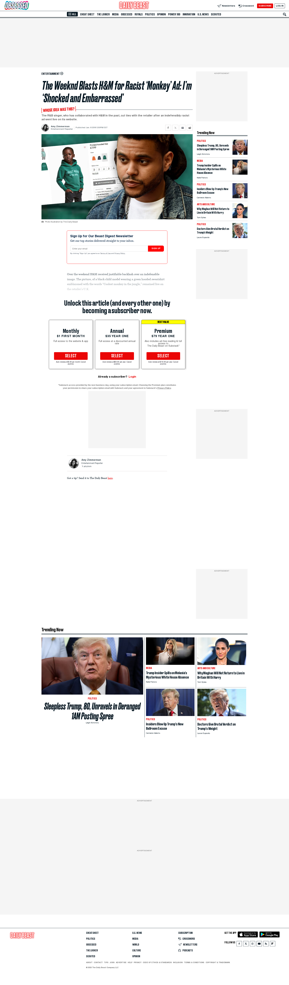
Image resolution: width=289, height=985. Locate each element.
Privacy (137, 962)
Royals (139, 14)
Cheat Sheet (87, 14)
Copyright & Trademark (218, 962)
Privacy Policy (119, 253)
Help (130, 962)
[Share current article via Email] (182, 128)
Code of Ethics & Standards (157, 962)
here (110, 477)
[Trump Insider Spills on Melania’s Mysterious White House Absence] (240, 173)
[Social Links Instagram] (252, 944)
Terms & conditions (194, 962)
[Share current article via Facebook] (168, 128)
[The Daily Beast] (134, 6)
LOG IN (279, 6)
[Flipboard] (272, 944)
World (135, 944)
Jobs (112, 962)
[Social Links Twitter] (246, 944)
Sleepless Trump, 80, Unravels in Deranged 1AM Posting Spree (92, 711)
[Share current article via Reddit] (190, 128)
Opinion (161, 14)
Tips (106, 962)
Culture (136, 950)
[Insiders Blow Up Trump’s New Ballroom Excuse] (240, 197)
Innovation (189, 14)
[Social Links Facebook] (239, 944)
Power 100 (174, 14)
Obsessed (126, 14)
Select (71, 356)
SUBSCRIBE (265, 6)
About (89, 962)
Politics (150, 14)
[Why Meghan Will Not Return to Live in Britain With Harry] (240, 217)
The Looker (103, 14)
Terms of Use (105, 253)
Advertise (121, 962)
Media (115, 14)
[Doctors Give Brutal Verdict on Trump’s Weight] (240, 237)
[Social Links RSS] (266, 944)
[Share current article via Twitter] (175, 128)
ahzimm (87, 467)
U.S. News (203, 14)
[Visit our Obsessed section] (27, 6)
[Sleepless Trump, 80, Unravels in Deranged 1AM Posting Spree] (240, 153)
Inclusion (178, 962)
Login (132, 376)
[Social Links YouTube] (259, 944)
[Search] (284, 14)
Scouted (216, 14)
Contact (98, 962)
